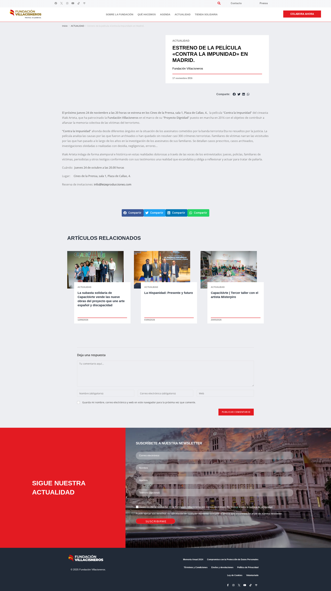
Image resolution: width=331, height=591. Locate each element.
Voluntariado (252, 575)
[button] (219, 3)
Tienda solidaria (206, 14)
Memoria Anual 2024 (193, 559)
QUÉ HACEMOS (147, 14)
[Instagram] (67, 3)
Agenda (165, 14)
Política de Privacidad (247, 567)
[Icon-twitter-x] (61, 3)
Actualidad (182, 14)
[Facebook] (55, 3)
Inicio (65, 25)
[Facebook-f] (227, 585)
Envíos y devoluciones (222, 567)
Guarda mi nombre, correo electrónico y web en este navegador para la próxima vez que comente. (139, 402)
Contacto (236, 3)
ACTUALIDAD (77, 25)
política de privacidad (260, 506)
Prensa (264, 3)
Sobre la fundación (119, 14)
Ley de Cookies (234, 575)
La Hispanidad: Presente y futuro (168, 293)
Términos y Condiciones (196, 567)
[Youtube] (73, 3)
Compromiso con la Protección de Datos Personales (232, 559)
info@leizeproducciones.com (112, 184)
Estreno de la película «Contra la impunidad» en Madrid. (210, 54)
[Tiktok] (78, 3)
